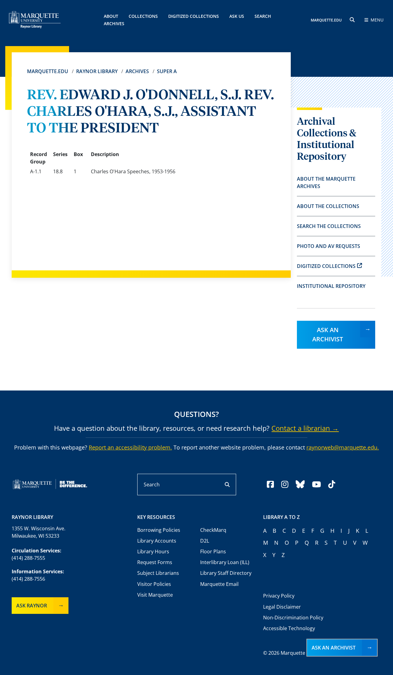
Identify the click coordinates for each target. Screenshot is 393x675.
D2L (204, 540)
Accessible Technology (289, 628)
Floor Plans (213, 551)
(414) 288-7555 (28, 558)
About (111, 16)
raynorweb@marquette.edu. (342, 447)
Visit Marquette (155, 594)
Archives (137, 71)
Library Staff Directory (225, 573)
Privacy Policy (278, 595)
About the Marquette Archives (326, 182)
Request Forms (154, 562)
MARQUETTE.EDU (326, 20)
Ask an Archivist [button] (334, 647)
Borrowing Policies (158, 530)
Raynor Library (97, 71)
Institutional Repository (331, 286)
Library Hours (153, 551)
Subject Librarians (158, 573)
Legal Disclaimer (282, 606)
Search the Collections (329, 226)
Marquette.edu (47, 71)
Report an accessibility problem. (130, 447)
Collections (143, 16)
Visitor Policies (154, 584)
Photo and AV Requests (328, 246)
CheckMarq (213, 530)
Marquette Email (219, 584)
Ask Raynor (31, 605)
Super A (167, 71)
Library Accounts (156, 540)
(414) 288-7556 (28, 578)
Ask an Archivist (327, 334)
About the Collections (328, 206)
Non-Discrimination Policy (293, 617)
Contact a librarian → (305, 428)
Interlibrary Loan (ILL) (224, 562)
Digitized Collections (193, 16)
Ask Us (236, 16)
